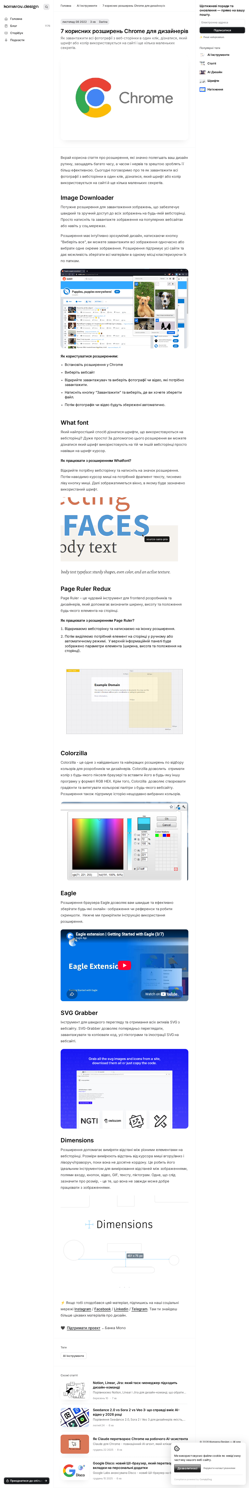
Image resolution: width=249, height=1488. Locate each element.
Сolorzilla (74, 753)
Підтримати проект (83, 1328)
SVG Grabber (79, 1012)
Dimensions (77, 1140)
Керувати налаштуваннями (219, 1468)
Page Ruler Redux (86, 588)
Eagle (68, 893)
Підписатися (222, 30)
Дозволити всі (187, 1468)
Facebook (102, 1309)
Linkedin (121, 1309)
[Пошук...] (46, 7)
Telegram (139, 1309)
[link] (21, 7)
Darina (103, 21)
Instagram (82, 1309)
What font (75, 422)
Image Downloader (87, 197)
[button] (26, 1480)
